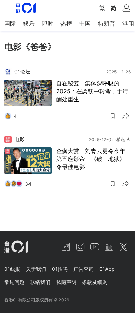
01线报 (12, 269)
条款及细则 (94, 282)
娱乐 (29, 23)
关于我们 (36, 269)
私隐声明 (66, 282)
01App (107, 269)
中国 (85, 23)
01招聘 (60, 269)
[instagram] (80, 246)
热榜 (66, 23)
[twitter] (123, 246)
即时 (47, 23)
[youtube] (94, 246)
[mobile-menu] (8, 8)
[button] (113, 116)
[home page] (26, 8)
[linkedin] (109, 246)
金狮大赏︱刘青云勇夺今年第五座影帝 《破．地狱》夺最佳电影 (90, 158)
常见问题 (14, 282)
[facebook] (66, 246)
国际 (10, 23)
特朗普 (106, 23)
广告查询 (83, 269)
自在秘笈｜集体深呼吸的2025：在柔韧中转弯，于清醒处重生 (92, 91)
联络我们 (40, 282)
